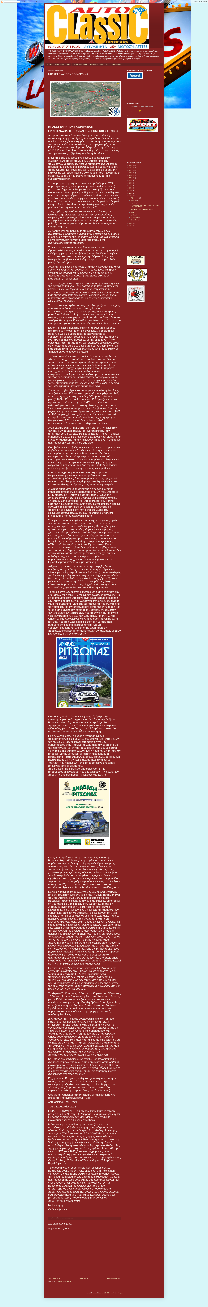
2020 (131, 190)
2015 (131, 178)
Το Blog (49, 64)
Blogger (120, 1293)
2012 (131, 170)
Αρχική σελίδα (59, 64)
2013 (131, 173)
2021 (131, 193)
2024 (131, 226)
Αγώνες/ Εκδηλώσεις (80, 64)
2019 (131, 188)
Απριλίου (133, 203)
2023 (131, 223)
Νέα (68, 64)
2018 (131, 185)
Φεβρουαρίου (135, 198)
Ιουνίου (133, 215)
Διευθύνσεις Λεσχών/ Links (99, 64)
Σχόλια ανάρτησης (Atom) (63, 1281)
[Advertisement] (137, 91)
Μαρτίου (133, 200)
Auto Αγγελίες (116, 64)
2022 (131, 195)
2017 (131, 183)
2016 (131, 180)
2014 (131, 175)
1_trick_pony (109, 1293)
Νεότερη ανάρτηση (54, 1278)
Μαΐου (133, 212)
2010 (131, 165)
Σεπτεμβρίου (134, 217)
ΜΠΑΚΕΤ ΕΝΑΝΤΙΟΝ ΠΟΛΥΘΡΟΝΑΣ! (142, 209)
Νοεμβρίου (134, 220)
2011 (131, 168)
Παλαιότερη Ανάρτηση (113, 1278)
